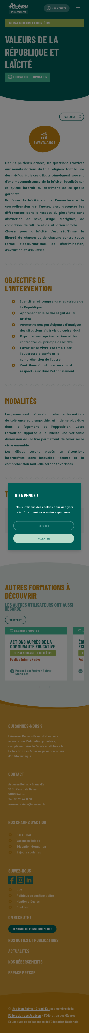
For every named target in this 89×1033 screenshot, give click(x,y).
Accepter (44, 538)
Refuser (44, 525)
